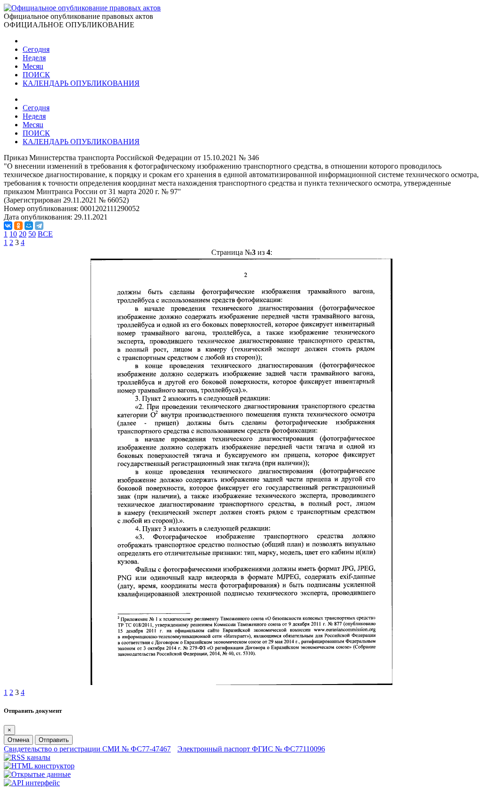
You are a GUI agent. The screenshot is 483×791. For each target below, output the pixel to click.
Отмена (18, 739)
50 (32, 234)
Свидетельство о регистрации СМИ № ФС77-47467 (87, 749)
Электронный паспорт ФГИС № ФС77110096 (251, 749)
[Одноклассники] (18, 225)
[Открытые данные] (37, 774)
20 (22, 234)
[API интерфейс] (32, 783)
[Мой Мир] (29, 225)
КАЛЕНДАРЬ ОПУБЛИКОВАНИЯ (81, 83)
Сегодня (36, 49)
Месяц (33, 66)
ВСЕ (45, 234)
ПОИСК (36, 75)
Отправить (54, 739)
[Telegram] (39, 225)
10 (13, 234)
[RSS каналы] (27, 757)
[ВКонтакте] (8, 225)
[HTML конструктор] (39, 766)
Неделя (34, 58)
